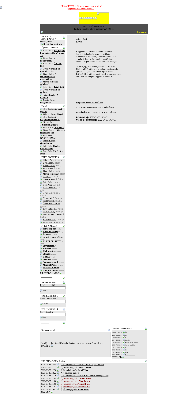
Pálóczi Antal (49, 160)
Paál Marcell (48, 201)
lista (126, 352)
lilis (126, 347)
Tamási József (49, 165)
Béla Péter (47, 185)
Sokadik (127, 340)
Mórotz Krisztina (50, 174)
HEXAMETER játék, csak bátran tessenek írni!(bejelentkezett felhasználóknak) (81, 7)
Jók (126, 335)
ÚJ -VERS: (82, 364)
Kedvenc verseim (130, 355)
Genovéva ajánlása (130, 345)
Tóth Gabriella (49, 209)
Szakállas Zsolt (49, 219)
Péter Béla (47, 182)
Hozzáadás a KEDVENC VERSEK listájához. (96, 112)
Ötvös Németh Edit (51, 203)
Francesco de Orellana (52, 214)
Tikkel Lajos (48, 171)
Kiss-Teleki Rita (50, 187)
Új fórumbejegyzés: (76, 367)
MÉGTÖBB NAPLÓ (49, 273)
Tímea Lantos (49, 222)
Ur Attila (47, 176)
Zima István (48, 168)
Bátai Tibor (48, 163)
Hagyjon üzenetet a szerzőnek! (89, 102)
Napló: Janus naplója (70, 373)
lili (126, 350)
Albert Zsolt (81, 39)
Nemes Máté (48, 198)
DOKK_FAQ (49, 211)
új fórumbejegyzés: (75, 370)
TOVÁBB (45, 346)
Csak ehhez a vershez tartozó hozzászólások (95, 107)
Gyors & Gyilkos (50, 193)
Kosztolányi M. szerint (131, 342)
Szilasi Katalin (49, 179)
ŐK (126, 332)
